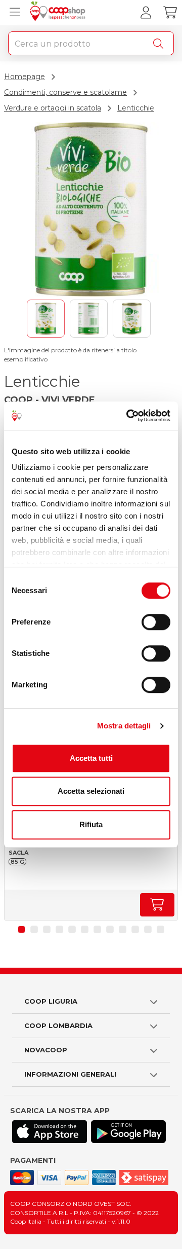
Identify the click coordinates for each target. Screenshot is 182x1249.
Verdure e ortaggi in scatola (52, 108)
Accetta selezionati (91, 791)
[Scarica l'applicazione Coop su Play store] (128, 1131)
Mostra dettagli (124, 725)
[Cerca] (160, 44)
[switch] (156, 622)
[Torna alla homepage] (59, 12)
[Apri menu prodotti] (12, 13)
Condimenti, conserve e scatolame (65, 92)
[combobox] (91, 43)
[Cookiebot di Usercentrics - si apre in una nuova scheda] (128, 415)
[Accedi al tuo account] (145, 12)
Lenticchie (135, 108)
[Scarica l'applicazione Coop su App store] (49, 1131)
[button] (21, 929)
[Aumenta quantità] (157, 905)
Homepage (24, 76)
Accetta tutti (91, 758)
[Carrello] (170, 12)
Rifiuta (91, 824)
